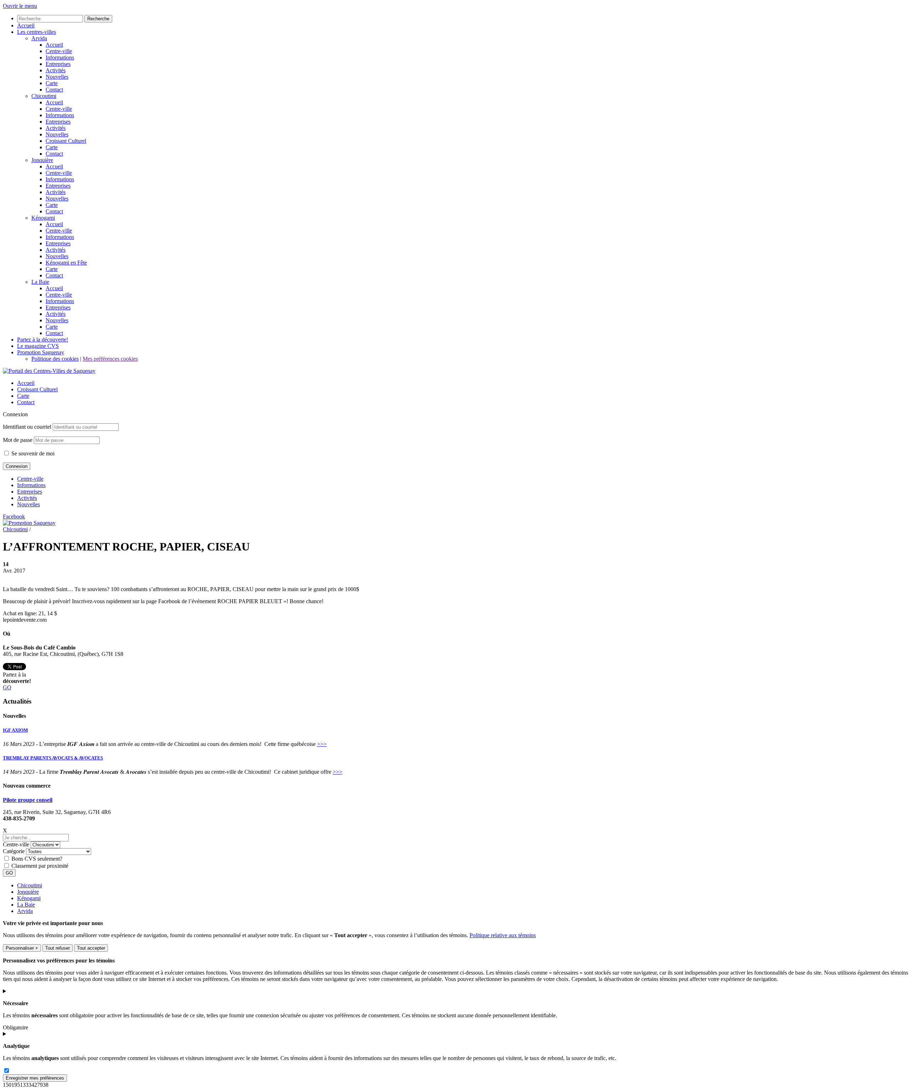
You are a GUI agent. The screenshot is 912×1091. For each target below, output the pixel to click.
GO (7, 687)
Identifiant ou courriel (27, 427)
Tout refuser (57, 948)
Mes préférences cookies (110, 359)
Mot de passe (17, 440)
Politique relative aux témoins (503, 935)
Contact (26, 402)
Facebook (14, 516)
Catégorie (14, 851)
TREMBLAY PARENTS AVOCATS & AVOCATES (53, 758)
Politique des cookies (55, 359)
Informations (31, 485)
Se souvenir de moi (32, 453)
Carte (23, 396)
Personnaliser (22, 948)
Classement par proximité (39, 866)
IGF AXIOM (15, 730)
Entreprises (29, 492)
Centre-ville (30, 479)
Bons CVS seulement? (36, 859)
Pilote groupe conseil (27, 800)
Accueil (26, 383)
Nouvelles (28, 504)
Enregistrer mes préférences (35, 1078)
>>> (322, 744)
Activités (27, 498)
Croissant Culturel (37, 389)
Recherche (98, 18)
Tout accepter (91, 948)
